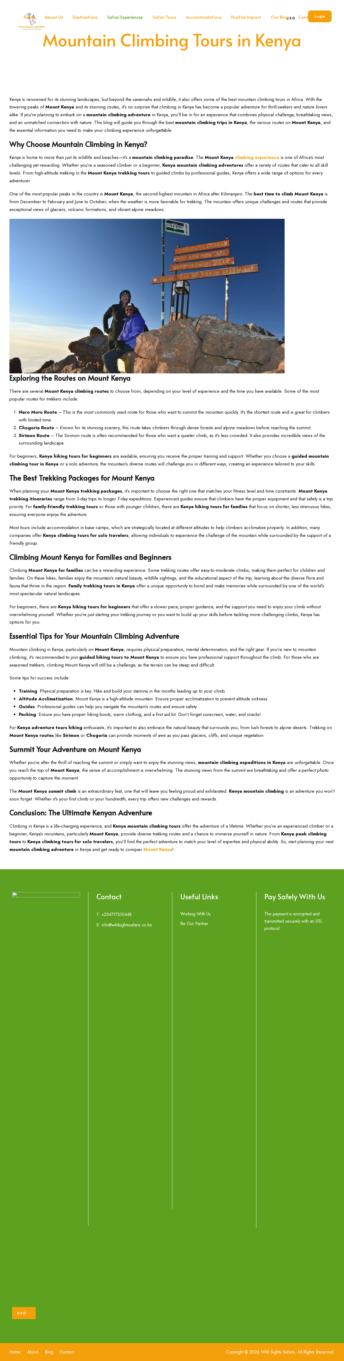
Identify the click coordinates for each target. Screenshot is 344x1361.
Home (29, 17)
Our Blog (280, 17)
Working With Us (195, 914)
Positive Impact (246, 17)
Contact (67, 1352)
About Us (54, 17)
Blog (49, 1352)
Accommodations (203, 17)
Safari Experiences (125, 17)
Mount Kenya (158, 849)
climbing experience (257, 157)
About (32, 1352)
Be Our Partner (194, 923)
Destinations (85, 17)
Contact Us (310, 17)
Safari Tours (164, 17)
